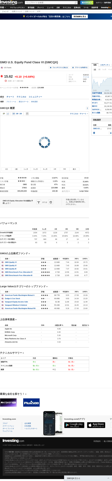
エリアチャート (7, 113)
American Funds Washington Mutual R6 (20, 308)
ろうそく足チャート (3, 113)
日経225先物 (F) (98, 96)
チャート (40, 7)
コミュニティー (35, 97)
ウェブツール (7, 431)
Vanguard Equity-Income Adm (16, 302)
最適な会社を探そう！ (12, 394)
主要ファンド (30, 11)
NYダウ (95, 103)
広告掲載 (27, 426)
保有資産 (34, 102)
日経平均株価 (97, 93)
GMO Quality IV (11, 266)
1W (17, 114)
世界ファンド (17, 11)
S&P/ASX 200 (97, 110)
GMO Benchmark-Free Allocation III (18, 275)
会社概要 (27, 423)
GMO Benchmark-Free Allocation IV (19, 272)
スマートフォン (8, 426)
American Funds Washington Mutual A (20, 295)
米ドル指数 (96, 113)
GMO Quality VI (11, 262)
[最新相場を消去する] (94, 132)
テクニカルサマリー (11, 352)
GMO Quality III (10, 269)
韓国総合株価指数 (98, 100)
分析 (58, 7)
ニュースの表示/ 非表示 (27, 113)
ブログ (5, 423)
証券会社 (77, 7)
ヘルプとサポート (31, 429)
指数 (95, 65)
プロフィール (11, 102)
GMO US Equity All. (100, 129)
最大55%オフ (87, 3)
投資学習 (95, 7)
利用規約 (97, 441)
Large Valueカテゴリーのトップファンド (23, 286)
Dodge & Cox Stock (12, 299)
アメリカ (86, 77)
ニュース (50, 7)
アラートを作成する (81, 67)
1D (14, 114)
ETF (38, 11)
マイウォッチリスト (17, 7)
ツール (86, 7)
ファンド (5, 11)
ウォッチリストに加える (60, 67)
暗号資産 (31, 7)
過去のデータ (24, 102)
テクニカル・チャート (78, 114)
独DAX (94, 106)
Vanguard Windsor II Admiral (16, 305)
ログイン (99, 3)
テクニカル (67, 7)
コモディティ (105, 65)
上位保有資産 (7, 319)
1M (20, 114)
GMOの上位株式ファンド (14, 253)
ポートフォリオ (8, 429)
